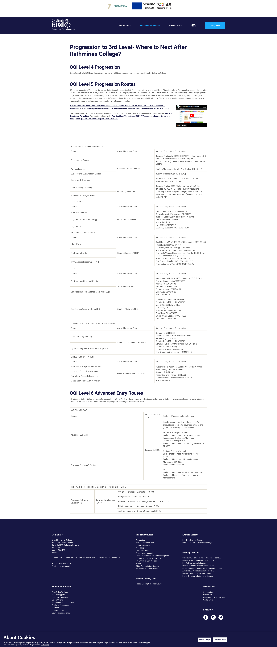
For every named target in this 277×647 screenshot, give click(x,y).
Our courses (123, 25)
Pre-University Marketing (145, 553)
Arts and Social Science (145, 542)
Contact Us (207, 594)
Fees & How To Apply (60, 592)
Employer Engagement (60, 605)
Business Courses (143, 545)
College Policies (58, 610)
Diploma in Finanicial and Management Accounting (202, 568)
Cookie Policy (45, 645)
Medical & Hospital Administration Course (198, 560)
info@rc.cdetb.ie (64, 566)
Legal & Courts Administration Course (196, 573)
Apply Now (215, 25)
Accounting (140, 540)
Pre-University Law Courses (146, 561)
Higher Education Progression (63, 602)
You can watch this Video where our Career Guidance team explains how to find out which (106, 106)
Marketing (140, 548)
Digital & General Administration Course (197, 576)
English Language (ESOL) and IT (148, 558)
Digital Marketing (142, 550)
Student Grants (57, 600)
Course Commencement (61, 613)
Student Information (149, 25)
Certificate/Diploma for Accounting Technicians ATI (202, 558)
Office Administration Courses (147, 566)
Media (138, 563)
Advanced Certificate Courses (147, 568)
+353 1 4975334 (65, 563)
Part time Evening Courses (192, 540)
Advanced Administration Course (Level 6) (198, 571)
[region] (138, 639)
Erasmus (55, 607)
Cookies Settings (204, 640)
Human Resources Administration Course (198, 565)
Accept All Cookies (220, 640)
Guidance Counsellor (60, 597)
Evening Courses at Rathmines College (197, 542)
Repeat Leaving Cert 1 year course (149, 584)
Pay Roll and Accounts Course (193, 563)
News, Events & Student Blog (214, 597)
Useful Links (208, 600)
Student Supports (58, 594)
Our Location (208, 592)
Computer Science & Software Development (152, 555)
